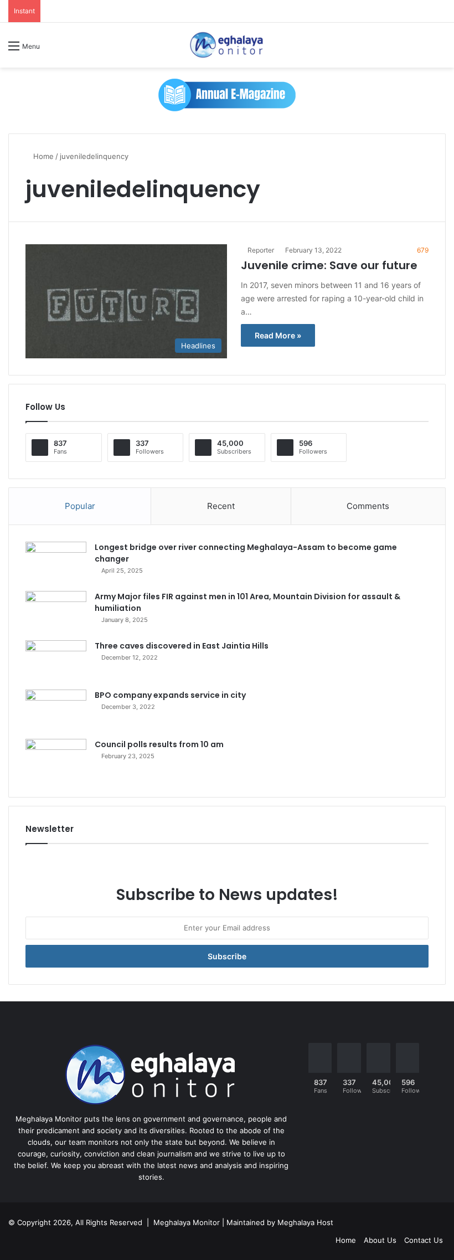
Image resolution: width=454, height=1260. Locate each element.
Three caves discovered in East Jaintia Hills (182, 645)
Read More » (278, 335)
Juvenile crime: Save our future (329, 265)
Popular (80, 506)
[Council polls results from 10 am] (55, 759)
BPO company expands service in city (170, 695)
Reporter (260, 250)
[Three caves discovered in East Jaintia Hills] (55, 661)
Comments (368, 506)
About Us (380, 1240)
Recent (221, 506)
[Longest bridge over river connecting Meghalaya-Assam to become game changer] (55, 562)
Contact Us (423, 1240)
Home (42, 156)
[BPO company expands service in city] (55, 710)
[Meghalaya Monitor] (227, 45)
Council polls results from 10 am (159, 744)
